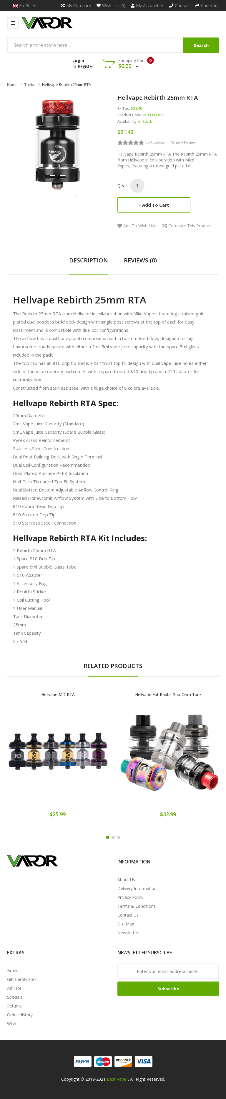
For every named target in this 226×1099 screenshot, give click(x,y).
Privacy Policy (130, 897)
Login (78, 60)
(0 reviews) (155, 142)
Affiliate (14, 988)
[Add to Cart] (37, 758)
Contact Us (128, 915)
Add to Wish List (139, 225)
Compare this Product (189, 225)
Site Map (125, 924)
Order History (20, 1015)
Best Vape (116, 1079)
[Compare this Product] (78, 758)
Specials (14, 997)
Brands (14, 970)
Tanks (29, 84)
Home (12, 84)
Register (85, 66)
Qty (120, 185)
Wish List (15, 1023)
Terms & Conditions (136, 906)
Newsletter (127, 932)
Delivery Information (137, 888)
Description (88, 260)
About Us (126, 879)
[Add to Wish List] (58, 758)
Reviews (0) (140, 260)
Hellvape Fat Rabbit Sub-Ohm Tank (168, 694)
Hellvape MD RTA (58, 694)
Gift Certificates (21, 979)
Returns (14, 1006)
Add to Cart (155, 205)
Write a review (183, 142)
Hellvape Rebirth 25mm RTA (66, 84)
